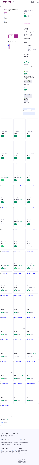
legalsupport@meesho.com (22, 461)
